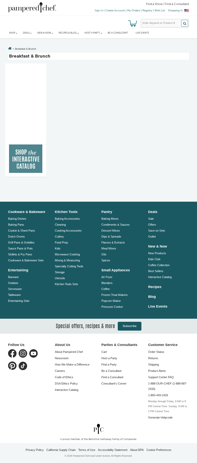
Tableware (14, 294)
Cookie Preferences (158, 449)
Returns (153, 358)
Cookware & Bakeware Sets (26, 260)
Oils (103, 254)
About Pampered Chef (69, 351)
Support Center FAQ (161, 377)
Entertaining (18, 270)
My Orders (133, 10)
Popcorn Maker (111, 300)
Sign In (99, 10)
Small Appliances (115, 270)
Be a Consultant (118, 33)
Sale (151, 218)
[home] (98, 429)
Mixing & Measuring (67, 260)
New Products (157, 253)
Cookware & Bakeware (26, 212)
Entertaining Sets (18, 300)
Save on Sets (156, 230)
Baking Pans (16, 224)
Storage (60, 272)
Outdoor (13, 283)
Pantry (106, 212)
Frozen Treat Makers (114, 294)
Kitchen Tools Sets (66, 284)
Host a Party (109, 358)
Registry (147, 10)
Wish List (159, 10)
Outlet (152, 236)
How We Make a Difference (72, 364)
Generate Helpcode (160, 417)
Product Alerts (157, 370)
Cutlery (59, 236)
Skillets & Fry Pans (20, 254)
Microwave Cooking (67, 254)
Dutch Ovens (16, 236)
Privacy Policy (35, 449)
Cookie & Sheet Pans (21, 230)
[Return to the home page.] (10, 49)
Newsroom (62, 358)
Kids (57, 248)
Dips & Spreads (111, 236)
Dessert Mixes (110, 230)
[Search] (184, 23)
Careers (60, 370)
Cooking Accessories (68, 230)
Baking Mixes (110, 218)
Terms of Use (86, 449)
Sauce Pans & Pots (20, 248)
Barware (13, 277)
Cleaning (60, 224)
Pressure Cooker (112, 306)
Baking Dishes (17, 218)
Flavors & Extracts (113, 242)
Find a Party (109, 364)
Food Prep (61, 242)
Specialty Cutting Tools (69, 266)
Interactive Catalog (160, 277)
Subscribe (129, 326)
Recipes (154, 287)
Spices (105, 260)
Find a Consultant (112, 377)
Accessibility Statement (112, 449)
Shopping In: (175, 10)
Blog (152, 297)
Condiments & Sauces (115, 224)
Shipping (153, 364)
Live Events (142, 33)
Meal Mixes (108, 248)
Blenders (107, 283)
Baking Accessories (67, 218)
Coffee (105, 289)
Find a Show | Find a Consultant (167, 4)
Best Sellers (155, 271)
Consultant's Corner (113, 383)
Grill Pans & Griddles (21, 242)
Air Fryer (106, 277)
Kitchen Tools (66, 212)
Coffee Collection (158, 265)
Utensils (60, 278)
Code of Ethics (64, 377)
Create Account (115, 10)
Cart (104, 351)
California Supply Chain (61, 449)
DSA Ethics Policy (66, 383)
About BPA (137, 449)
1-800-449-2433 (158, 395)
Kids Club (154, 259)
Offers (152, 224)
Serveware (15, 289)
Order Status (156, 351)
